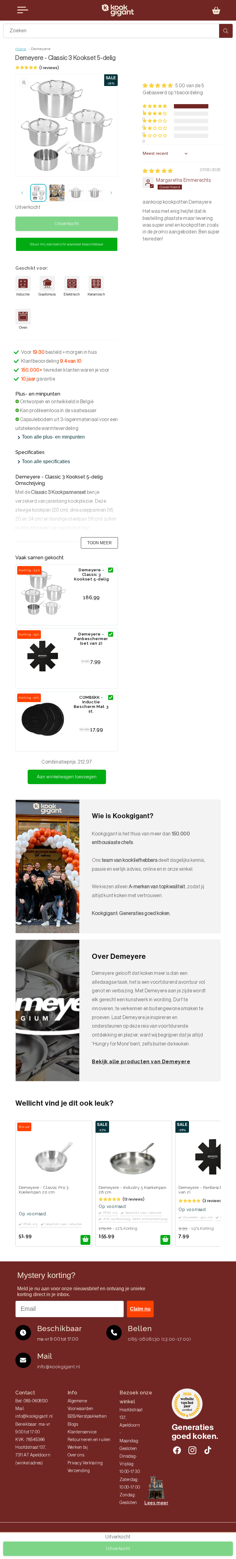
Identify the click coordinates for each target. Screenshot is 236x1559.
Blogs (73, 1424)
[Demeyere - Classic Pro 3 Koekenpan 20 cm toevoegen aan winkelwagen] (85, 1240)
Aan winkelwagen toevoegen (67, 777)
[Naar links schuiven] (22, 193)
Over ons (76, 1455)
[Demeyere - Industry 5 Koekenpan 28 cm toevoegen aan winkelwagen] (165, 1240)
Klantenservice (82, 1432)
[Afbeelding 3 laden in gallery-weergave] (76, 192)
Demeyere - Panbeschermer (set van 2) (91, 639)
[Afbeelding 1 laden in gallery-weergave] (38, 192)
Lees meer (156, 1502)
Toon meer (99, 543)
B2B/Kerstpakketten (87, 1416)
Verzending (79, 1471)
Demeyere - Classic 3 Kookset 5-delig (91, 574)
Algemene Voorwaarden (81, 1405)
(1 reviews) (49, 67)
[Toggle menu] (22, 10)
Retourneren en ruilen (89, 1440)
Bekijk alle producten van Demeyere (141, 1062)
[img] (158, 171)
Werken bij (78, 1447)
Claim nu (140, 1308)
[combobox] (118, 31)
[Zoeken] (226, 31)
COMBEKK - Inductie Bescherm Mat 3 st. (91, 704)
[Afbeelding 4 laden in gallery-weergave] (94, 192)
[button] (216, 10)
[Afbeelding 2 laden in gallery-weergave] (57, 192)
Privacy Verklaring (85, 1463)
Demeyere (40, 49)
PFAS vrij (30, 1224)
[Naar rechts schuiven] (111, 193)
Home (20, 49)
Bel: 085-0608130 (31, 1401)
